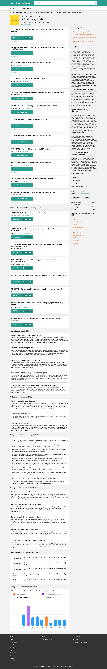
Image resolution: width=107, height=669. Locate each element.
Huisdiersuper (77, 232)
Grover (12, 650)
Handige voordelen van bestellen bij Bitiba (83, 42)
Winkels (12, 8)
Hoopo (75, 230)
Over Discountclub (47, 639)
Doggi (75, 224)
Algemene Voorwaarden (80, 642)
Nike (11, 655)
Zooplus (12, 658)
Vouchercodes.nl (20, 3)
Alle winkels (13, 661)
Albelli (11, 639)
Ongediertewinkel (78, 235)
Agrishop (75, 219)
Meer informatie (15, 41)
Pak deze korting (22, 53)
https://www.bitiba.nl (26, 24)
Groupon (12, 647)
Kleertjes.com (14, 653)
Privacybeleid (77, 639)
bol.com (12, 645)
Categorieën (26, 8)
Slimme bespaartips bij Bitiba (81, 32)
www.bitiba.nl (85, 193)
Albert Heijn (13, 642)
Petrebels (76, 240)
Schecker (76, 243)
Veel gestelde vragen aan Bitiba (82, 34)
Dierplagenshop (78, 222)
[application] (39, 615)
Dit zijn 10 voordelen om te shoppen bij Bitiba (84, 38)
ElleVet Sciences (78, 227)
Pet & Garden (77, 238)
